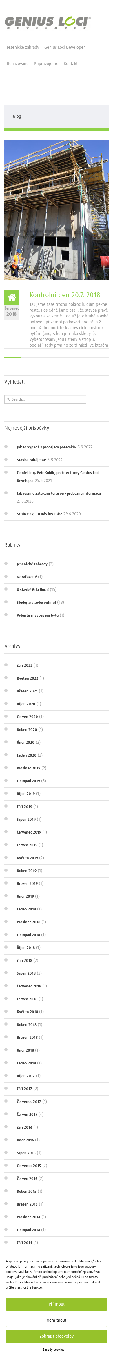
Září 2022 (24, 666)
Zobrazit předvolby (57, 1336)
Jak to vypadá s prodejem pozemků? (46, 447)
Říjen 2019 (26, 794)
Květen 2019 (27, 858)
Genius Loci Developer (64, 47)
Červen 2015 (27, 1179)
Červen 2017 (27, 1115)
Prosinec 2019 (28, 768)
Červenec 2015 (29, 1166)
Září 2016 (24, 1127)
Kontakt (71, 64)
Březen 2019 (27, 884)
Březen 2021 (27, 691)
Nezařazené (27, 577)
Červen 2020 (27, 717)
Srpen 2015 (26, 1153)
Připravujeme (46, 64)
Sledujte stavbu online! (36, 603)
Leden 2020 (27, 755)
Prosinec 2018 (28, 922)
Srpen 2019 (26, 820)
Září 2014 (24, 1243)
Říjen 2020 (26, 704)
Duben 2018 (27, 1025)
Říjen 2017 (26, 1076)
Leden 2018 (26, 1063)
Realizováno (18, 64)
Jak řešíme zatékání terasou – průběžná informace (59, 494)
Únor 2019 (25, 897)
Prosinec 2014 (28, 1217)
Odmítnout (56, 1320)
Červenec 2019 (29, 832)
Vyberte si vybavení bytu (38, 615)
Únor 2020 (25, 743)
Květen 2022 (27, 678)
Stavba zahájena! (31, 460)
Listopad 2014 (28, 1230)
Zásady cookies (53, 1350)
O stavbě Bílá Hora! (33, 590)
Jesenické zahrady (23, 47)
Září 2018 (24, 961)
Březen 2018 (27, 1038)
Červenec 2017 (29, 1102)
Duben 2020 (27, 730)
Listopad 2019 (28, 781)
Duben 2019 (27, 871)
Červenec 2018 (29, 986)
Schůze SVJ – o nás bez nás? (39, 514)
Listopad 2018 (28, 935)
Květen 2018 (27, 1012)
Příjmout (57, 1304)
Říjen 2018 (26, 948)
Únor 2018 (25, 1050)
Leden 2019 (26, 909)
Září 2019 (24, 807)
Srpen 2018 (26, 973)
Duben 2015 (27, 1192)
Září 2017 (24, 1089)
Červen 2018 (27, 999)
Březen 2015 (27, 1204)
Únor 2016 (25, 1140)
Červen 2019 (27, 845)
